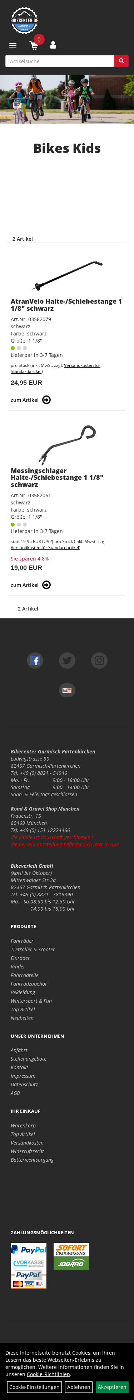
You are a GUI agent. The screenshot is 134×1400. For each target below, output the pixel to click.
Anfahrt (19, 1050)
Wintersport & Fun (31, 1000)
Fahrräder (22, 940)
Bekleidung (23, 992)
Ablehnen (78, 1387)
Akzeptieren (112, 1387)
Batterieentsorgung (32, 1159)
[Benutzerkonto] (53, 45)
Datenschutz (24, 1084)
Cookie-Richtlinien (48, 1374)
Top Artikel (23, 1009)
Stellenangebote (28, 1058)
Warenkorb (23, 1125)
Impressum (23, 1075)
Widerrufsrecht (27, 1151)
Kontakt (19, 1067)
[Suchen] (121, 61)
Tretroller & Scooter (33, 949)
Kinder (18, 966)
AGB (15, 1093)
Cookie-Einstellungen (34, 1387)
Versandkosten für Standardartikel (45, 547)
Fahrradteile (25, 975)
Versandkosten (27, 1142)
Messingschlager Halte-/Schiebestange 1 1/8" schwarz (57, 477)
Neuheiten (22, 1018)
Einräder (20, 958)
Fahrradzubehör (29, 983)
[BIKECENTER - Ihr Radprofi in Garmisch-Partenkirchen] (67, 20)
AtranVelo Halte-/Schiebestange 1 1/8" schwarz (66, 305)
